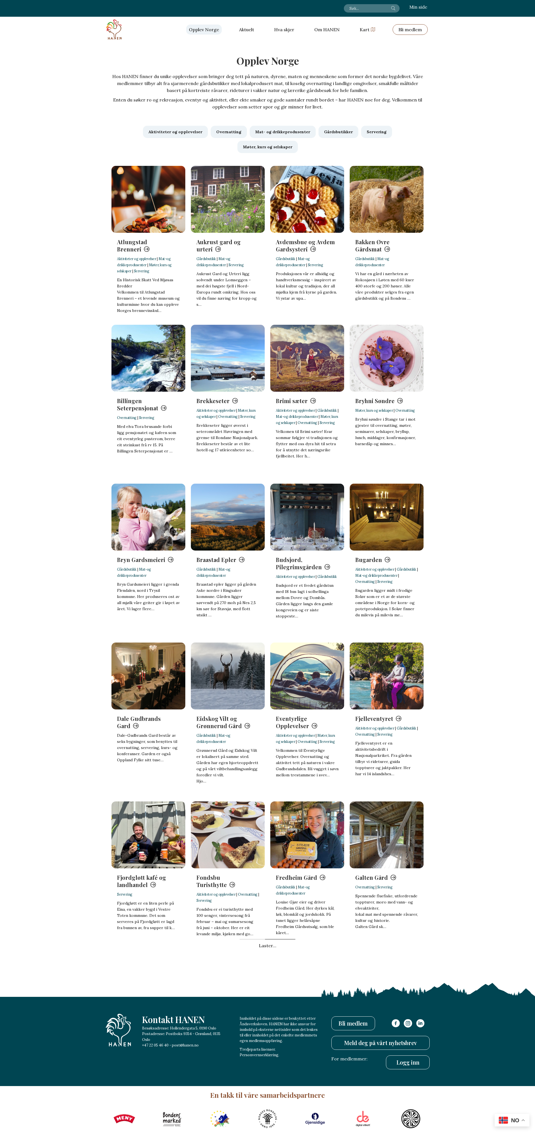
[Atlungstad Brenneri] (148, 199)
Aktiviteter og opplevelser (136, 258)
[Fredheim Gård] (307, 834)
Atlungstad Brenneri (132, 245)
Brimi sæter (292, 400)
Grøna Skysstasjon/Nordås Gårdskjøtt (302, 1044)
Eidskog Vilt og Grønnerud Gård (219, 722)
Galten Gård (371, 877)
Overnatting (127, 417)
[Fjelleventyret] (387, 676)
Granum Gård (215, 1036)
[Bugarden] (387, 517)
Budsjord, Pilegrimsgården (299, 563)
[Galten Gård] (387, 834)
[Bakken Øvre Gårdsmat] (387, 199)
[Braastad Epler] (228, 517)
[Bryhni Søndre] (387, 358)
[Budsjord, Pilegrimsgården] (307, 517)
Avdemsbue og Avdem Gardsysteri (305, 245)
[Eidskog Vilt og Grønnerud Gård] (228, 676)
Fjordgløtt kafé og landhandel (141, 881)
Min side (418, 7)
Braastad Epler (216, 559)
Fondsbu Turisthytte (211, 881)
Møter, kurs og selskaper (374, 410)
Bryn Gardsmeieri (141, 559)
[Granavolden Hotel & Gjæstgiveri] (148, 993)
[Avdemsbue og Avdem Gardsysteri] (307, 199)
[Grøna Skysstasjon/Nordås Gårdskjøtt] (307, 993)
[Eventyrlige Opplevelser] (307, 676)
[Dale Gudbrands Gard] (148, 676)
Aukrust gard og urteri (218, 245)
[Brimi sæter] (307, 358)
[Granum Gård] (228, 993)
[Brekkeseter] (228, 358)
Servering (141, 271)
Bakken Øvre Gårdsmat (372, 245)
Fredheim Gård (296, 877)
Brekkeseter (213, 400)
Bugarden (368, 559)
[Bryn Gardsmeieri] (148, 517)
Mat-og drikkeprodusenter (297, 416)
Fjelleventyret (374, 718)
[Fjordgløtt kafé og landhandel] (148, 834)
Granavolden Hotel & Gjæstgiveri (146, 1040)
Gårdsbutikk (206, 258)
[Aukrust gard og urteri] (228, 199)
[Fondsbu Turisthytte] (228, 834)
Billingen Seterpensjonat (137, 404)
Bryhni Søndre (375, 400)
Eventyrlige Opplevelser (292, 722)
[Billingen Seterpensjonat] (148, 358)
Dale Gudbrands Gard (139, 722)
